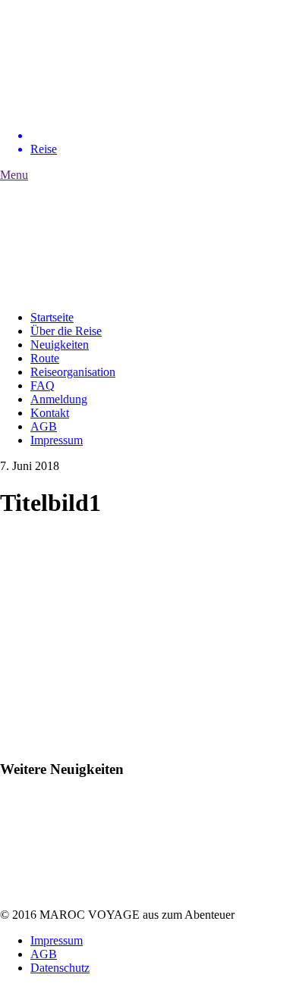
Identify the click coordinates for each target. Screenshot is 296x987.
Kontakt (49, 412)
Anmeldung (58, 399)
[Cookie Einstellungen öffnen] (27, 967)
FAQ (42, 385)
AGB (43, 426)
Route (44, 358)
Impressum (56, 440)
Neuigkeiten (59, 344)
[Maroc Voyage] (114, 109)
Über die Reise (66, 330)
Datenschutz (60, 967)
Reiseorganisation (72, 371)
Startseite (52, 317)
